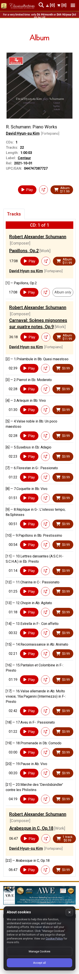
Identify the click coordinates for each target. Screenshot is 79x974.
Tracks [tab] (14, 214)
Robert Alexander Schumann (37, 236)
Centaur (24, 158)
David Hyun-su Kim (23, 133)
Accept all (39, 962)
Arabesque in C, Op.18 (31, 828)
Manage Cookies (39, 951)
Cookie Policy (54, 938)
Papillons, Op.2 (24, 250)
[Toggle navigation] (73, 5)
